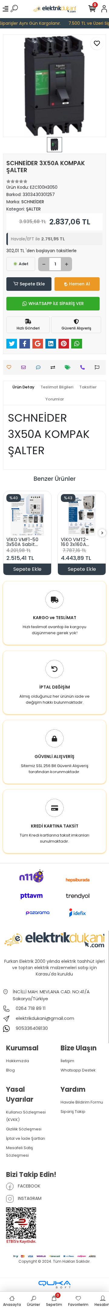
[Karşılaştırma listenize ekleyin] (54, 367)
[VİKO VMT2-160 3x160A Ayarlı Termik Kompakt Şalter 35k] (82, 515)
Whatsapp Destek (78, 1070)
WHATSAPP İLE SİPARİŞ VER (56, 303)
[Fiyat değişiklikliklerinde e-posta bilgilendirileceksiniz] (69, 367)
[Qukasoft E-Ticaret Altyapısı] (54, 1284)
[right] (102, 533)
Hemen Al (79, 284)
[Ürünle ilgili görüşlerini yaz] (40, 367)
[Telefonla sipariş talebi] (84, 367)
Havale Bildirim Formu (82, 1102)
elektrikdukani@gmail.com (45, 1018)
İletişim (67, 1061)
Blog (10, 1070)
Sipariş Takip (73, 1111)
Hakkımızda (17, 1061)
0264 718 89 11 (30, 1008)
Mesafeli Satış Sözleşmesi (19, 1151)
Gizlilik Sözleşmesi (23, 1129)
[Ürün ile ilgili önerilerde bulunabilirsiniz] (98, 367)
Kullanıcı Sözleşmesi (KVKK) (26, 1116)
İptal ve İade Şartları (25, 1138)
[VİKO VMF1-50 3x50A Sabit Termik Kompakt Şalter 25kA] (27, 515)
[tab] (23, 387)
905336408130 (31, 1028)
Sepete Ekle (32, 284)
